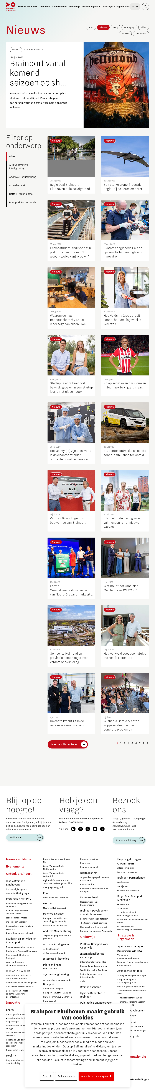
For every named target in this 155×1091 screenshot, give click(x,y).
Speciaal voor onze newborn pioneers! (19, 927)
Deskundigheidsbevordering (93, 966)
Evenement (140, 34)
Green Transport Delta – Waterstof (54, 874)
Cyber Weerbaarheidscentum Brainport (94, 890)
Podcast (125, 34)
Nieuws (103, 27)
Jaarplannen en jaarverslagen (131, 1030)
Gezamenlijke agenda (16, 889)
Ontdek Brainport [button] (27, 6)
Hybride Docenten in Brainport (92, 995)
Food (46, 893)
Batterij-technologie (21, 194)
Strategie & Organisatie (126, 937)
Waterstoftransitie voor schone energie (21, 1027)
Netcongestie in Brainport (18, 1014)
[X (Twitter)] (102, 829)
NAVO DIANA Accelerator (55, 925)
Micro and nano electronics (52, 966)
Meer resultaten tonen (64, 744)
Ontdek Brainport (18, 874)
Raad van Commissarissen (130, 1026)
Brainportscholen (90, 987)
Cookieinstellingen (137, 1079)
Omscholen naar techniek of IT (21, 987)
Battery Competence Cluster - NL (57, 860)
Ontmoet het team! (15, 1050)
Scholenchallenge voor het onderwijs (19, 905)
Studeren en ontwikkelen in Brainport (21, 940)
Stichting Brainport (126, 1022)
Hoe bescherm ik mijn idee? (93, 927)
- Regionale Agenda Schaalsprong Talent (127, 981)
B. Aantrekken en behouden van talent (132, 921)
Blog (115, 27)
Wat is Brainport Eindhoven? (15, 883)
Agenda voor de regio (130, 946)
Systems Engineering (56, 974)
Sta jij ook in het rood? (17, 922)
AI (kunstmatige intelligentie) (18, 166)
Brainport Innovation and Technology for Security (55, 920)
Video (143, 27)
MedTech (48, 903)
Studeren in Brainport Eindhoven (21, 951)
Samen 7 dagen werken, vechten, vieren (17, 912)
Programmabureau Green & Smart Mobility (19, 1062)
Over (45, 1076)
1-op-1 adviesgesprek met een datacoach (94, 879)
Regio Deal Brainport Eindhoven (129, 898)
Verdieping (129, 27)
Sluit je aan (122, 886)
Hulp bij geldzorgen (129, 859)
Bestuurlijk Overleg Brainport (131, 986)
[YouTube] (95, 829)
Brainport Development (131, 1010)
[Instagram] (80, 829)
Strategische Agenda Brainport (132, 975)
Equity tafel (85, 863)
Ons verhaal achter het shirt (19, 933)
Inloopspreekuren (126, 868)
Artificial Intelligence (56, 944)
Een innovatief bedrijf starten (94, 919)
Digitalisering (88, 872)
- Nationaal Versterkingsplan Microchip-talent (131, 1003)
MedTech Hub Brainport (54, 908)
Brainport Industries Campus (57, 993)
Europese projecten (129, 1036)
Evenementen (16, 866)
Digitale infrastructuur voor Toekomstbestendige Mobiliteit (58, 882)
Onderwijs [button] (74, 6)
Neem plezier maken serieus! (20, 947)
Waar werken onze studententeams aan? (16, 964)
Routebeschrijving (126, 840)
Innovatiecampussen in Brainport (57, 982)
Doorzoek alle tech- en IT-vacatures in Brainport (18, 977)
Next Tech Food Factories (55, 898)
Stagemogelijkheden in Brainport (17, 956)
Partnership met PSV (18, 899)
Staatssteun (123, 908)
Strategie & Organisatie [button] (116, 6)
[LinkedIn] (87, 829)
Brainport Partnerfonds (22, 202)
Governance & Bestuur (128, 890)
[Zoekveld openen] (145, 6)
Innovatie (13, 1003)
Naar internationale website (131, 1058)
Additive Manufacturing (22, 177)
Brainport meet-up (89, 859)
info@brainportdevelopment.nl (86, 818)
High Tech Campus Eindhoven (57, 997)
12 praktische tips (125, 864)
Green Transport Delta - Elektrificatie (54, 867)
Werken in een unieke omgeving (21, 983)
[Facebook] (73, 829)
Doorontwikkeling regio (17, 893)
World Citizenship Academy (93, 970)
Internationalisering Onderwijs (92, 955)
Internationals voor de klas (93, 962)
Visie (82, 981)
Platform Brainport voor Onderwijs (94, 946)
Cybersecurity (87, 884)
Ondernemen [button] (59, 6)
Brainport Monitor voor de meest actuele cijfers (132, 963)
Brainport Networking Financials (96, 931)
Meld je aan (16, 837)
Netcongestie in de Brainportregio (89, 903)
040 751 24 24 (76, 822)
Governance (123, 904)
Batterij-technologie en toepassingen (17, 1020)
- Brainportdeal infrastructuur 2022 (131, 992)
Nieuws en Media (18, 859)
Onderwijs (87, 937)
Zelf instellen (65, 1076)
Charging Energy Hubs (53, 887)
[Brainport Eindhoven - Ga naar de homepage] (10, 6)
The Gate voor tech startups (93, 923)
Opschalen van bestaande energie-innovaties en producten (18, 1043)
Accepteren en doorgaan (95, 1076)
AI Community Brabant (54, 953)
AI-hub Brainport (51, 949)
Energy (10, 1009)
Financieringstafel (89, 867)
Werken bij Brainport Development (127, 1016)
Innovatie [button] (45, 6)
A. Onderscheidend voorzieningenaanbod (127, 914)
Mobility (11, 1055)
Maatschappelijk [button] (91, 6)
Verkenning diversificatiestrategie (128, 956)
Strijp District (49, 1001)
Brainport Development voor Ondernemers (94, 912)
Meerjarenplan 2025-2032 (129, 951)
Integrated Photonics (56, 958)
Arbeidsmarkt (17, 185)
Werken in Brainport (18, 971)
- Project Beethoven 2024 (129, 998)
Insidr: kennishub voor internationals (91, 975)
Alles (91, 27)
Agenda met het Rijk (129, 970)
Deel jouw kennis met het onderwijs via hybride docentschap (18, 994)
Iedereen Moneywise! (16, 918)
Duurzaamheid (89, 897)
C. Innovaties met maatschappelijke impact (129, 928)
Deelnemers (123, 882)
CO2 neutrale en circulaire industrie (18, 1034)
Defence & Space (53, 913)
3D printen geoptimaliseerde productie (57, 937)
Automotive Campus (53, 989)
